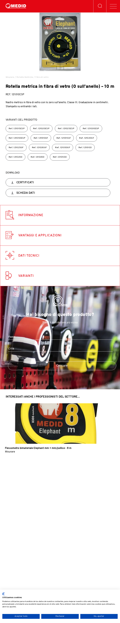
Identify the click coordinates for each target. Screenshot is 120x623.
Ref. (17, 128)
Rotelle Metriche (24, 77)
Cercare (62, 366)
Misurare (10, 77)
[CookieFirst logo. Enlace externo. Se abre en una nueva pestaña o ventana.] (3, 594)
